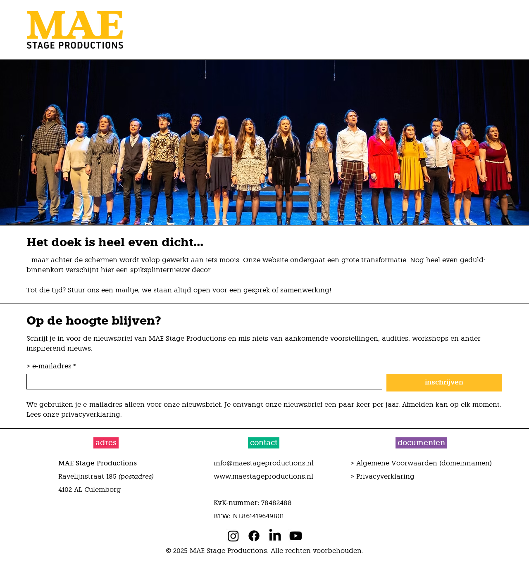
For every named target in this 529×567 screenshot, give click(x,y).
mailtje (126, 290)
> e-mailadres (51, 366)
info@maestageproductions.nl (264, 463)
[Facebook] (254, 536)
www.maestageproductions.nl (263, 476)
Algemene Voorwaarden (396, 463)
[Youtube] (295, 536)
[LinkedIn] (275, 536)
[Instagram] (233, 536)
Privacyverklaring (385, 476)
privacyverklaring (90, 414)
